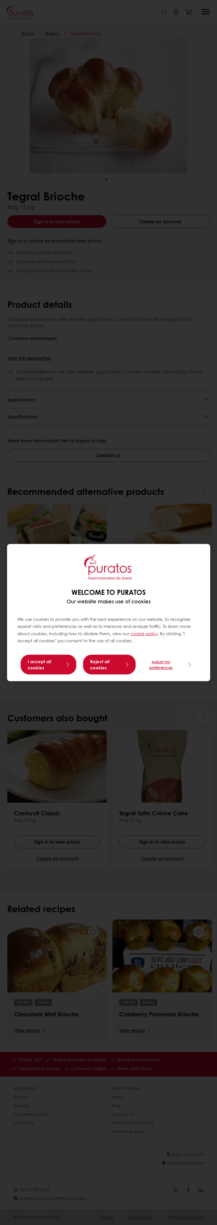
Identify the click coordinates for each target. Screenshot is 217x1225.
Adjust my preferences (161, 664)
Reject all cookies (100, 664)
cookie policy (144, 633)
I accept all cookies (39, 664)
